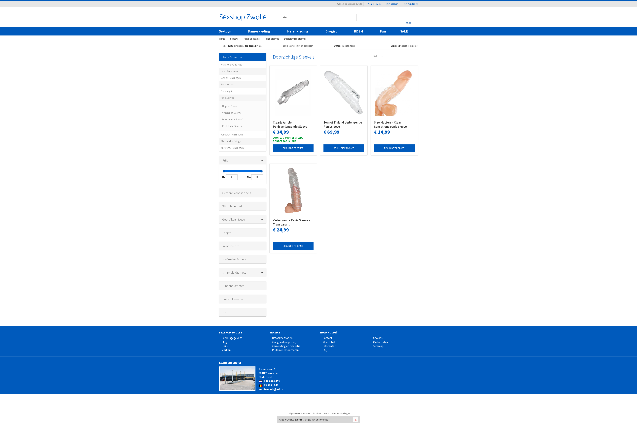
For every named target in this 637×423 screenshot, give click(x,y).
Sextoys (225, 31)
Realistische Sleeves (232, 126)
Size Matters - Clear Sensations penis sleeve (390, 124)
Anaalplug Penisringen (232, 64)
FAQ (325, 350)
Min (223, 177)
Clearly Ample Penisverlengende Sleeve (290, 124)
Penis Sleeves (227, 97)
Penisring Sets (227, 91)
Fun (383, 31)
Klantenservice (374, 3)
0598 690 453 (271, 381)
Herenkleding (297, 31)
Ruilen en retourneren (285, 350)
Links (224, 346)
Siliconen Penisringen (231, 141)
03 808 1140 (270, 385)
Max (249, 177)
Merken (226, 350)
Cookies (378, 338)
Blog (224, 342)
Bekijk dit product (293, 148)
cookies (324, 419)
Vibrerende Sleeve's (231, 112)
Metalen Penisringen (231, 77)
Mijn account (392, 3)
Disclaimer (316, 413)
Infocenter (329, 346)
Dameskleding (259, 31)
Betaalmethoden (282, 338)
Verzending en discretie (286, 346)
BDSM (358, 31)
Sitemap (378, 346)
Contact (327, 338)
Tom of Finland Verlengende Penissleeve (342, 124)
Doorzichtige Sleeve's (233, 119)
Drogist (331, 31)
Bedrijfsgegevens (231, 338)
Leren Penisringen (230, 71)
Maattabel (329, 342)
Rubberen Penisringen (232, 134)
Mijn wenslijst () (410, 3)
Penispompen (227, 84)
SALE (404, 31)
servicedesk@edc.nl (271, 389)
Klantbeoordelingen (341, 413)
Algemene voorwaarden (299, 413)
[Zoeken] (351, 17)
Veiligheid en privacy (284, 342)
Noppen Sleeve (229, 106)
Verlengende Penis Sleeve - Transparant (291, 222)
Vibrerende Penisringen (232, 147)
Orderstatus (380, 342)
